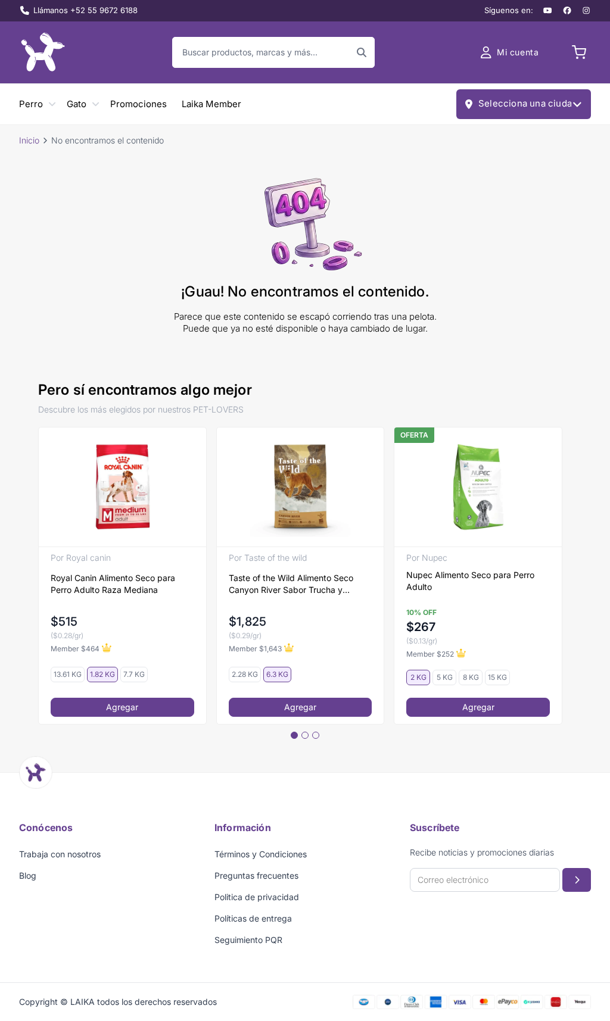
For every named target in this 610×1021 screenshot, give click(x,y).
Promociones (138, 104)
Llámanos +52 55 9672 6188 (85, 10)
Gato (76, 104)
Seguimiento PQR (248, 940)
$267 (420, 627)
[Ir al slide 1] (294, 735)
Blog (27, 875)
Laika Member (211, 104)
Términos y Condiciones (260, 854)
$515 (64, 621)
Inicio (29, 140)
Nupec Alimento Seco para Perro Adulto (470, 581)
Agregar (122, 707)
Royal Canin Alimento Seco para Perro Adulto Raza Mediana (113, 584)
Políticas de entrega (253, 918)
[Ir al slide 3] (315, 735)
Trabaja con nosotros (60, 854)
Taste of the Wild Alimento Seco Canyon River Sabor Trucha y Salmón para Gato (291, 584)
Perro (31, 104)
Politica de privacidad (256, 897)
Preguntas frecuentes (256, 875)
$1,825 (247, 621)
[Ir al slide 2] (305, 735)
